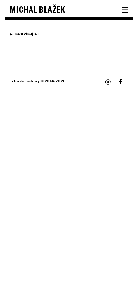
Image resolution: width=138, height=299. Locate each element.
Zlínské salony (25, 80)
